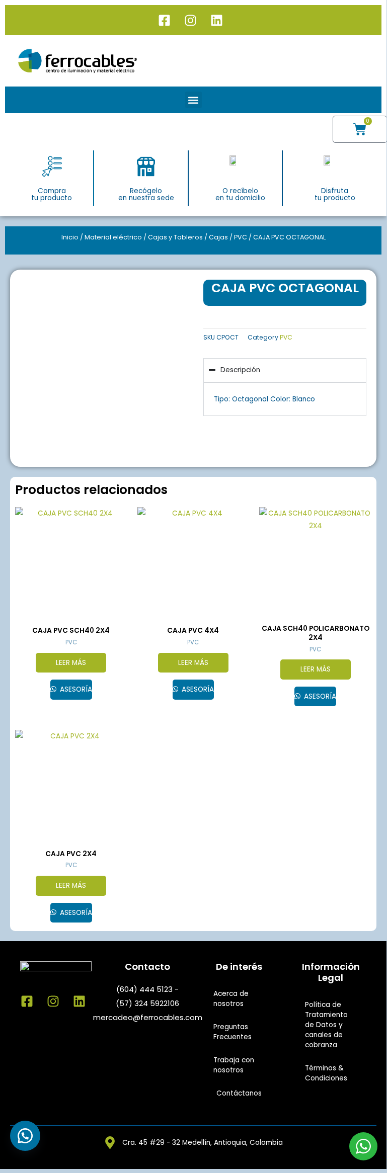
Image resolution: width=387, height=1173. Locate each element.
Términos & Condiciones (326, 1073)
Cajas (218, 237)
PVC (240, 237)
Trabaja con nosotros (233, 1065)
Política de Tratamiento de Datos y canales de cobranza (326, 1025)
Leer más (71, 662)
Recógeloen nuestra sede (146, 194)
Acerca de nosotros (231, 999)
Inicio (70, 237)
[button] (193, 100)
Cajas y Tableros (175, 237)
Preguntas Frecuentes (232, 1032)
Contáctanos (239, 1093)
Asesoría (75, 689)
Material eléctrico (113, 237)
